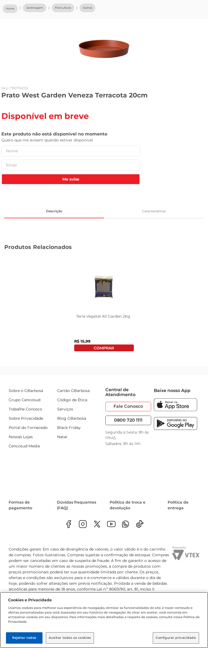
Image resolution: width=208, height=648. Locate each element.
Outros (87, 8)
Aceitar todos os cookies (70, 638)
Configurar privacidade (176, 638)
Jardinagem (34, 8)
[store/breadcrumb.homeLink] (10, 8)
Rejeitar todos (24, 638)
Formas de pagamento (20, 505)
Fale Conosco (128, 406)
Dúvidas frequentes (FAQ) (76, 505)
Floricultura (63, 8)
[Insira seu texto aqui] (125, 525)
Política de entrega (178, 505)
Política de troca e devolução (127, 505)
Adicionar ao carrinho (104, 347)
